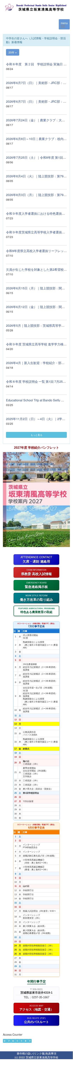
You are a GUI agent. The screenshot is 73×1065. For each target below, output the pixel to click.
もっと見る (36, 434)
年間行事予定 (36, 981)
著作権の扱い (25, 1053)
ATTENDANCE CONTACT (36, 559)
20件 (12, 52)
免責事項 (50, 1053)
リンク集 (39, 1053)
